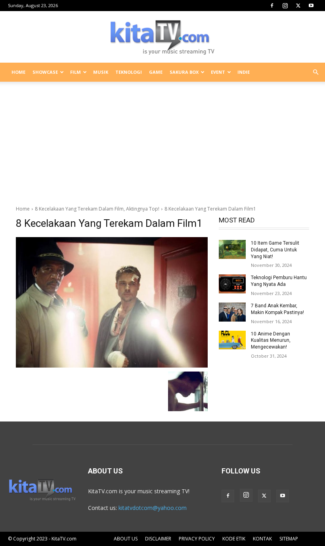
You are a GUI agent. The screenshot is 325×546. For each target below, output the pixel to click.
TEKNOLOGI (128, 72)
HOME (18, 72)
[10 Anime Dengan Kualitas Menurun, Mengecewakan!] (232, 340)
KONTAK (262, 538)
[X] (298, 5)
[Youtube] (311, 5)
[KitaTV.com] (162, 37)
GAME (155, 72)
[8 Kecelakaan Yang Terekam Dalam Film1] (112, 302)
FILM (75, 72)
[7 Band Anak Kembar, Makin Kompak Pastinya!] (232, 312)
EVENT (218, 72)
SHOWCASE (45, 72)
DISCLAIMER (158, 538)
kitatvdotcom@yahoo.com (153, 508)
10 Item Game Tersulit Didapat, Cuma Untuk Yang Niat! (275, 249)
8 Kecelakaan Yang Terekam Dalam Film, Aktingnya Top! (97, 208)
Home (23, 208)
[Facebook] (272, 5)
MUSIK (100, 72)
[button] (315, 72)
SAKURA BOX (184, 72)
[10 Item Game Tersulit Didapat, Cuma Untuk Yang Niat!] (232, 249)
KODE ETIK (233, 538)
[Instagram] (285, 5)
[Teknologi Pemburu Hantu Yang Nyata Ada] (232, 283)
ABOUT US (126, 538)
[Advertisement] (162, 140)
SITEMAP (288, 538)
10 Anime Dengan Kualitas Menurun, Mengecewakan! (271, 340)
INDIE (243, 72)
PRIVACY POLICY (197, 538)
